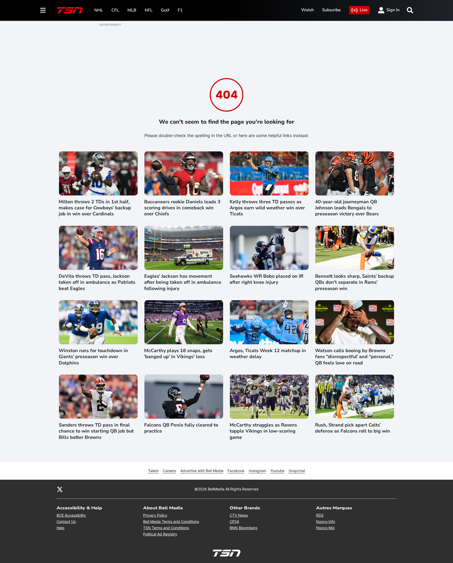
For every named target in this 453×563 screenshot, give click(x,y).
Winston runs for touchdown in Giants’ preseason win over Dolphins (93, 357)
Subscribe (331, 10)
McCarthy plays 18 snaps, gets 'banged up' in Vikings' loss (178, 354)
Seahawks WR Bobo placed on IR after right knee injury (266, 279)
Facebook (236, 470)
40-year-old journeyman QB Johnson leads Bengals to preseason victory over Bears (347, 208)
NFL (149, 10)
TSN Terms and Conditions (166, 528)
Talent (153, 470)
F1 (180, 10)
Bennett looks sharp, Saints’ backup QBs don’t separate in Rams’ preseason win (354, 282)
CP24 (234, 521)
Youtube (277, 470)
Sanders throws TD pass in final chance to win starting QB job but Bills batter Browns (96, 431)
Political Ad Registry (160, 534)
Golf (165, 10)
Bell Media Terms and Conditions (171, 521)
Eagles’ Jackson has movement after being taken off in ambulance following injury (182, 282)
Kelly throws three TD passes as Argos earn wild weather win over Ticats (267, 208)
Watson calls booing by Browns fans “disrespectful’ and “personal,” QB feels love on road (354, 357)
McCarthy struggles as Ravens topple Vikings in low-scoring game (263, 431)
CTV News (239, 515)
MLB (131, 10)
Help (60, 528)
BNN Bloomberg (243, 528)
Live (364, 10)
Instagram (257, 470)
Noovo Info (325, 521)
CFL (115, 10)
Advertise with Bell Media (201, 470)
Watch (307, 10)
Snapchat (297, 470)
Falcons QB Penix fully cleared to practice (181, 428)
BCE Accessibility (71, 515)
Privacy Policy (155, 515)
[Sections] (43, 10)
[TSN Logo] (70, 10)
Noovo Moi (325, 528)
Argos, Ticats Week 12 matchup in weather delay (268, 354)
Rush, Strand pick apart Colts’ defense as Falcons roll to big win (352, 428)
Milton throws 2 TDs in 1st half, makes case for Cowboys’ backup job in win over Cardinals (95, 208)
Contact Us (66, 521)
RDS (319, 515)
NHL (98, 10)
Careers (169, 470)
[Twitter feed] (60, 489)
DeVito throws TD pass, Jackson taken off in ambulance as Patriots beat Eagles (97, 282)
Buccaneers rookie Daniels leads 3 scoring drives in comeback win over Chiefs (182, 208)
